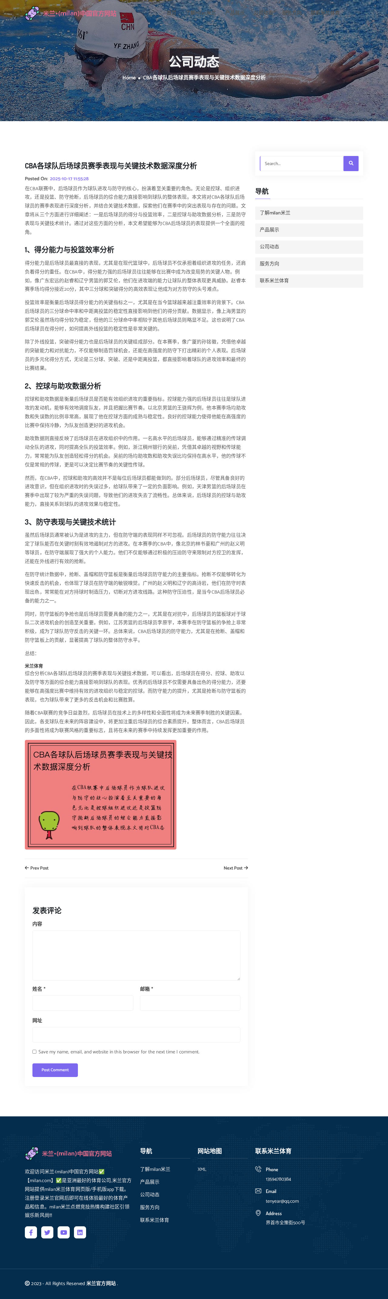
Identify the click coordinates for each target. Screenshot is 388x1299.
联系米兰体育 (325, 13)
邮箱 (146, 989)
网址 (37, 1021)
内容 (37, 924)
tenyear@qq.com (282, 1201)
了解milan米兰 (201, 13)
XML (202, 1169)
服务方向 (292, 13)
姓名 (38, 989)
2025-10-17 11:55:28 (69, 179)
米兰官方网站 (101, 1284)
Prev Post (38, 868)
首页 (171, 13)
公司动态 (263, 13)
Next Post (233, 868)
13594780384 (278, 1179)
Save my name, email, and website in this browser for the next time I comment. (118, 1052)
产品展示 (235, 13)
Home (129, 78)
